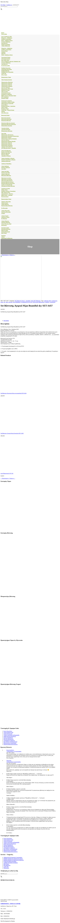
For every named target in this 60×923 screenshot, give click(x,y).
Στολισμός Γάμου (5, 227)
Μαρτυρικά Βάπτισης (6, 175)
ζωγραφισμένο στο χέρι (26, 302)
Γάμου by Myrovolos (6, 201)
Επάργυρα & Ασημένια (6, 100)
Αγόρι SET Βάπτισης (6, 150)
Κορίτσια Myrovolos (6, 212)
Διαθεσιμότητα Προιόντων (10, 736)
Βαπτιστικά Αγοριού (5, 117)
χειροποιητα (52, 302)
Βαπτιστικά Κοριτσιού (6, 119)
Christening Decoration (6, 69)
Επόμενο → (12, 255)
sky (4, 302)
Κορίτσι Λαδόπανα (6, 167)
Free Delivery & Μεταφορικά (10, 741)
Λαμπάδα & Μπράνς (6, 155)
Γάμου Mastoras (5, 204)
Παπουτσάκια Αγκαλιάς (6, 125)
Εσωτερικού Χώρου (6, 57)
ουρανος (47, 302)
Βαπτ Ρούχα (4, 233)
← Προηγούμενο (5, 255)
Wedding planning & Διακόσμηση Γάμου (13, 858)
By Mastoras (4, 218)
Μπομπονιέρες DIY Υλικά (7, 89)
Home (2, 32)
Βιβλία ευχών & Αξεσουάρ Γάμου (8, 95)
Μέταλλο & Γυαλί (5, 90)
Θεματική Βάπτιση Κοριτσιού (8, 183)
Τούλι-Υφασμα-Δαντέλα (6, 79)
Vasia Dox (8, 760)
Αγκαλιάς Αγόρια (5, 128)
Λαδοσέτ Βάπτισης (5, 174)
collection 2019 (47, 300)
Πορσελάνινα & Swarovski (7, 103)
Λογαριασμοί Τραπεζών (9, 740)
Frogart (3, 213)
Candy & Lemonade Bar (6, 184)
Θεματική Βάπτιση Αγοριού (7, 182)
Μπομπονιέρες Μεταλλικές (7, 134)
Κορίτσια (3, 235)
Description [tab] (6, 320)
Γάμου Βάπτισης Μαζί (6, 223)
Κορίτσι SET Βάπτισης (6, 152)
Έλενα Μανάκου (16, 302)
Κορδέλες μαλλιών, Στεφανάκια (8, 191)
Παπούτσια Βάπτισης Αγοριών (8, 123)
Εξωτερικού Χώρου (6, 58)
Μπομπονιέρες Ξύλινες (6, 137)
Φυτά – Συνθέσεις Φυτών (7, 40)
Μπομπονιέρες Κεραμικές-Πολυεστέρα (10, 136)
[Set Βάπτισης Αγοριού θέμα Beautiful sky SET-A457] (21, 299)
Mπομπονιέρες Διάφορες (7, 86)
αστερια (10, 302)
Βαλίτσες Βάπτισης (5, 153)
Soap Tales (3, 133)
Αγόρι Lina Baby (5, 171)
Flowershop (4, 34)
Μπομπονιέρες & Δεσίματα (10, 743)
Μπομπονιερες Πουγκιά (7, 83)
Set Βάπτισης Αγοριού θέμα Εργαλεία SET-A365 (12, 433)
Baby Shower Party (5, 192)
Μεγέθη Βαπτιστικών (9, 739)
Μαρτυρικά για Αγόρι (6, 178)
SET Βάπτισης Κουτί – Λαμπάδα (8, 148)
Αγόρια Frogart (5, 215)
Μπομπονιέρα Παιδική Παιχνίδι (8, 141)
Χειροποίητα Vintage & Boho (7, 102)
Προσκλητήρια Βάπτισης (7, 205)
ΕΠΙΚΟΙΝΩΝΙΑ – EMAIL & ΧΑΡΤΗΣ (10, 903)
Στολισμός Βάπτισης (5, 229)
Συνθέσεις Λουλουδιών (6, 39)
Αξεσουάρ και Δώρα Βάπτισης (8, 186)
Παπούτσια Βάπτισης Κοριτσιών (8, 124)
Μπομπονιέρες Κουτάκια (6, 145)
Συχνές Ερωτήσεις (8, 731)
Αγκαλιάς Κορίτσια (6, 129)
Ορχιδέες (3, 52)
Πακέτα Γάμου (4, 230)
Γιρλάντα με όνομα (5, 188)
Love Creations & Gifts (6, 36)
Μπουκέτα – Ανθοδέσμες (6, 37)
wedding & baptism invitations (11, 862)
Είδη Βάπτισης (4, 112)
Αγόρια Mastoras (5, 221)
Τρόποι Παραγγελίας (8, 732)
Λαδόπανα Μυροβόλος (6, 163)
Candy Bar (3, 73)
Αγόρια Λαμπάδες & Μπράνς (8, 158)
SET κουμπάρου (5, 97)
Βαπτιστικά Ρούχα (5, 115)
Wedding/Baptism (5, 70)
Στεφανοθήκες (4, 104)
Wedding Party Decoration (7, 72)
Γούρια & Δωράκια (5, 44)
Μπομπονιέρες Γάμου (6, 77)
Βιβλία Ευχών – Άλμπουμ (6, 195)
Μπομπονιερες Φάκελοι (7, 84)
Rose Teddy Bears (5, 60)
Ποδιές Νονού (4, 189)
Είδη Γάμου (4, 74)
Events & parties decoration (10, 861)
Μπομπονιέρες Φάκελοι (6, 144)
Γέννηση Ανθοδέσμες (5, 41)
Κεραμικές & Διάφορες (6, 94)
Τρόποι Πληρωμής (8, 733)
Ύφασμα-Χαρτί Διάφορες (7, 146)
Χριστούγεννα (4, 43)
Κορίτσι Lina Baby (6, 172)
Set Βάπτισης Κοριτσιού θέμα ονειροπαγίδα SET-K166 (13, 393)
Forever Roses (4, 51)
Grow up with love (5, 87)
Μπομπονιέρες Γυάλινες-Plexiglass (9, 138)
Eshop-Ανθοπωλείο (5, 45)
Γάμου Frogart (4, 203)
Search (2, 6)
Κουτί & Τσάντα (5, 154)
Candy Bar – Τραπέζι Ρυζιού (7, 110)
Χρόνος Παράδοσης (8, 737)
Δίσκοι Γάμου (4, 107)
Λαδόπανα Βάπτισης (5, 161)
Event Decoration (5, 65)
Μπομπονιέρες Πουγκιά (6, 142)
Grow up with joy (5, 140)
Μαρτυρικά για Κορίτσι (6, 179)
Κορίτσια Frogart (5, 217)
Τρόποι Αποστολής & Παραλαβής (11, 735)
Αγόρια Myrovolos (6, 210)
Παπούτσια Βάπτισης (6, 120)
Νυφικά (3, 111)
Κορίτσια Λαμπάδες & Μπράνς (8, 159)
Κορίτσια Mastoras (6, 222)
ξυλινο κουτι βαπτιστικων (39, 302)
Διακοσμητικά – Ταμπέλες (7, 193)
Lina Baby (3, 168)
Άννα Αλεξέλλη (10, 750)
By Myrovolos (4, 208)
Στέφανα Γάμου (4, 98)
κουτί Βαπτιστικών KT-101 (7, 473)
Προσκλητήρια (4, 196)
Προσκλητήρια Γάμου (6, 199)
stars (7, 302)
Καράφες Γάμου (5, 108)
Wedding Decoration (5, 68)
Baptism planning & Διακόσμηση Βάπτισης (14, 860)
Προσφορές (4, 225)
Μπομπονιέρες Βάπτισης (6, 131)
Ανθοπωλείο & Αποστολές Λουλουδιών (13, 857)
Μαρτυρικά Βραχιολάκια (7, 180)
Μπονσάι (3, 53)
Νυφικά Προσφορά (5, 231)
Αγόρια (3, 236)
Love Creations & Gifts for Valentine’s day (10, 61)
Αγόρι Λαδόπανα (5, 166)
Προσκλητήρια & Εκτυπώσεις (11, 744)
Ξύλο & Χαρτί (4, 91)
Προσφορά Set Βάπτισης (6, 238)
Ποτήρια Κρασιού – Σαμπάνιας (8, 106)
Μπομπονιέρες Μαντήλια (7, 82)
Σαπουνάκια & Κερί (5, 92)
